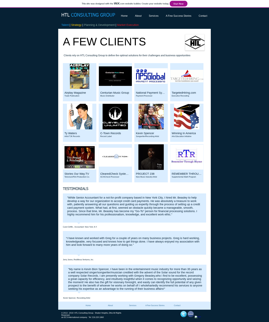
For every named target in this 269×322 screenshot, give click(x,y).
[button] (79, 82)
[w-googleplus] (198, 319)
